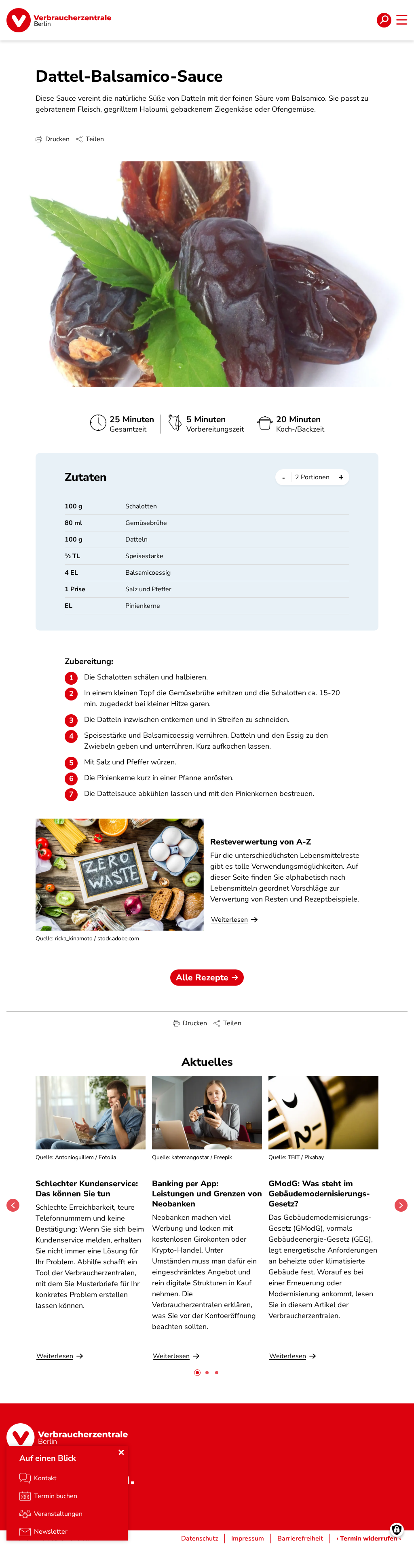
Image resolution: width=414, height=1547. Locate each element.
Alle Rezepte (202, 977)
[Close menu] (121, 1452)
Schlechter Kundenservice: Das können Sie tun (87, 1188)
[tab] (197, 1372)
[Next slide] (401, 1205)
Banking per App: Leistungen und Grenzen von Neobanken (207, 1193)
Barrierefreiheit (300, 1538)
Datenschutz (199, 1538)
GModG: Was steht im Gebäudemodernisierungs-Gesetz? (319, 1193)
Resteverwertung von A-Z (260, 841)
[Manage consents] (397, 1530)
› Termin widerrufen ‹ (368, 1538)
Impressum (247, 1538)
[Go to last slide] (12, 1205)
